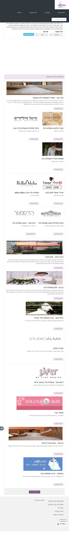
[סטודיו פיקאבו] (61, 524)
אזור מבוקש (59, 32)
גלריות (19, 13)
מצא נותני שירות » (28, 34)
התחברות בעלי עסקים (55, 504)
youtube (42, 500)
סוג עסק (45, 32)
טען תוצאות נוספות (34, 492)
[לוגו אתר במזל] (62, 4)
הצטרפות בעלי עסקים (55, 501)
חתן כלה (47, 13)
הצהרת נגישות (58, 514)
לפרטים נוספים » (58, 109)
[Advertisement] (34, 58)
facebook (37, 500)
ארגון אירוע (61, 13)
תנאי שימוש (59, 511)
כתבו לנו (60, 508)
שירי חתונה (33, 13)
